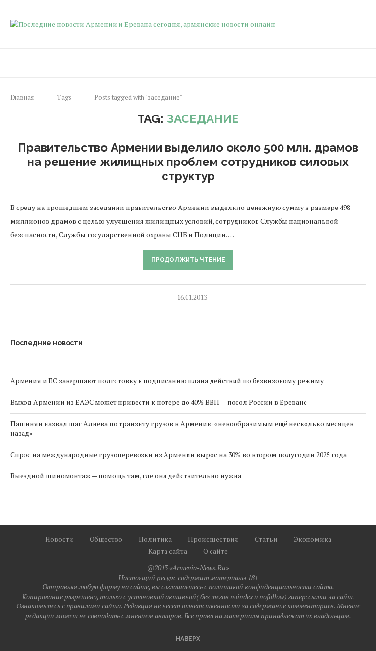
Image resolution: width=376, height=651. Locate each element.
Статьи (266, 539)
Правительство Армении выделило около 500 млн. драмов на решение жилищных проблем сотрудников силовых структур (188, 161)
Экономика (312, 539)
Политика (155, 539)
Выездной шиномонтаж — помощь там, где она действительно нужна (125, 475)
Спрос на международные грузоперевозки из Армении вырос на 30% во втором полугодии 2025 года (178, 454)
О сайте (215, 551)
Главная (22, 97)
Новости (59, 539)
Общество (106, 539)
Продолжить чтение (188, 259)
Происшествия (213, 539)
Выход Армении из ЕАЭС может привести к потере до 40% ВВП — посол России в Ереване (158, 402)
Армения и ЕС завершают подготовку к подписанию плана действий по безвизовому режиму (167, 380)
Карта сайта (167, 551)
